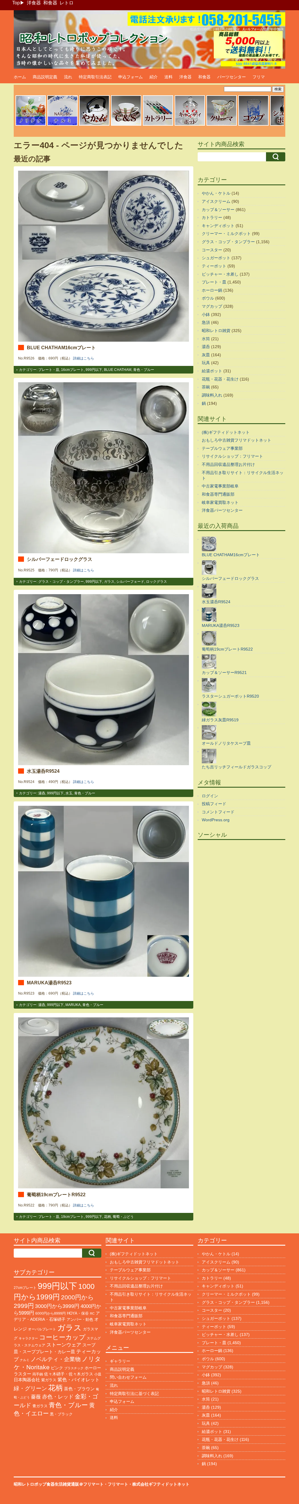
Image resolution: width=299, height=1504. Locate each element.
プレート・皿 (48, 369)
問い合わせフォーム (128, 1377)
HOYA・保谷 (78, 1313)
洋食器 (34, 2)
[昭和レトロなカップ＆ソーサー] (126, 125)
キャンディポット (218, 225)
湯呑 (41, 793)
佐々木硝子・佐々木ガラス (68, 1374)
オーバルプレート (42, 1329)
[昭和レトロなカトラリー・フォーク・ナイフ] (157, 125)
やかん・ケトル (216, 193)
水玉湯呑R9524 (43, 771)
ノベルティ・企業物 (56, 1359)
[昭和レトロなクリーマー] (221, 125)
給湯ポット (212, 371)
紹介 (154, 77)
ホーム (20, 77)
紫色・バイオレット (79, 1379)
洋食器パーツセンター (222, 510)
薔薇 (36, 1397)
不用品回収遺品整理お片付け (228, 464)
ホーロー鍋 (212, 290)
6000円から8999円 (50, 1313)
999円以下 (94, 369)
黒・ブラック (61, 1414)
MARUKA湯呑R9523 (49, 982)
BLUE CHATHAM (117, 369)
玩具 (206, 362)
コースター (212, 250)
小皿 (97, 1374)
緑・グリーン (30, 1388)
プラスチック (74, 1368)
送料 (168, 77)
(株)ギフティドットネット (226, 432)
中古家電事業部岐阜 (220, 486)
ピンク (57, 1368)
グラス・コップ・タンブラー (61, 581)
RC (92, 1313)
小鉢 (206, 314)
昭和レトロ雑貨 (216, 330)
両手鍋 (37, 1374)
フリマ (259, 77)
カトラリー (212, 217)
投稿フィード (214, 803)
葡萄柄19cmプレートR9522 (56, 1194)
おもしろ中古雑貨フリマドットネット (236, 440)
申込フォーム (130, 77)
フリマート (118, 1484)
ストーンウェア (63, 1345)
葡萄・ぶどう (123, 1216)
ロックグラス (156, 581)
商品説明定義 (45, 77)
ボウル (208, 298)
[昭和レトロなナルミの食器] (62, 125)
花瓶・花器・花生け (220, 379)
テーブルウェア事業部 (222, 448)
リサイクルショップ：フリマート (232, 456)
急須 (206, 322)
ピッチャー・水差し (220, 274)
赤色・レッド (58, 1397)
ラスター (22, 1374)
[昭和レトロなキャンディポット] (189, 125)
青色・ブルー (143, 369)
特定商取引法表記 (95, 77)
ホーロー (93, 1367)
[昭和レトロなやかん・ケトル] (94, 125)
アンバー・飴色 (80, 1319)
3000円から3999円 (57, 1306)
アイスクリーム (216, 201)
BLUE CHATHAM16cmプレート (61, 347)
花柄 (107, 1216)
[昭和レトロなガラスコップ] (253, 125)
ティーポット (214, 266)
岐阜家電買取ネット (220, 502)
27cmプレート (25, 1288)
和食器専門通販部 (218, 494)
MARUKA (73, 1005)
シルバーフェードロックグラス (59, 559)
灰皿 (206, 354)
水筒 (206, 338)
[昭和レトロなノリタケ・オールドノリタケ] (30, 125)
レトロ (67, 2)
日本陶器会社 (27, 1379)
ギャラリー (120, 1361)
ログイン (210, 796)
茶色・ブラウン (79, 1388)
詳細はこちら (83, 358)
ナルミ (24, 1360)
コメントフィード (218, 812)
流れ (68, 77)
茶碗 (206, 387)
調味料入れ (212, 395)
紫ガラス (48, 1380)
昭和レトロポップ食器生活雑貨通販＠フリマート (59, 1484)
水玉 (68, 793)
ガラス (109, 581)
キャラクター (28, 1338)
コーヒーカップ (62, 1337)
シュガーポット (216, 257)
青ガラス (40, 1406)
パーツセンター (231, 77)
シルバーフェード (130, 581)
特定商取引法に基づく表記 (134, 1393)
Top (16, 2)
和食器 (50, 2)
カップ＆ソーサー (218, 209)
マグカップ (212, 306)
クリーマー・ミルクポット (226, 233)
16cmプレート (72, 369)
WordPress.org (216, 819)
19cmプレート (72, 1216)
